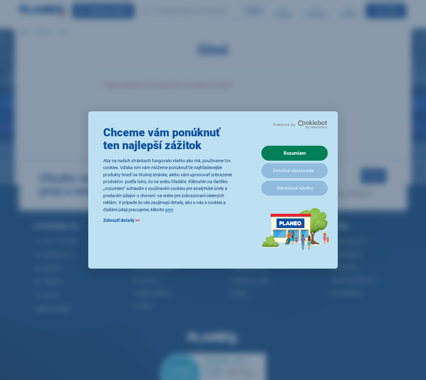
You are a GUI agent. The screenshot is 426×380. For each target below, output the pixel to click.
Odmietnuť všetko (294, 188)
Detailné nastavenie (293, 170)
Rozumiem (294, 153)
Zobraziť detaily (121, 220)
